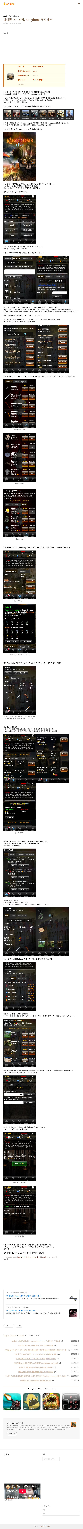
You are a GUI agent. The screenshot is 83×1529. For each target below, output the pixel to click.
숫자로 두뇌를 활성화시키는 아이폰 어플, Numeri (36, 1367)
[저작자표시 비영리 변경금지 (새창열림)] (26, 1326)
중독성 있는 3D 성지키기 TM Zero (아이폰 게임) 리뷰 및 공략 (35, 1354)
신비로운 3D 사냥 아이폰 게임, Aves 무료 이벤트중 (35, 1345)
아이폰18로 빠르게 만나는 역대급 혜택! (21, 1310)
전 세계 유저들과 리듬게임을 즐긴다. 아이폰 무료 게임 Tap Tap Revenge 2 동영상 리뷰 (35, 1376)
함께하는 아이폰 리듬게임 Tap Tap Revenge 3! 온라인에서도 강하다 (36, 1341)
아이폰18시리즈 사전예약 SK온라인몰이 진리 (23, 1295)
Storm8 (35, 75)
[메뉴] (78, 3)
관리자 (48, 1526)
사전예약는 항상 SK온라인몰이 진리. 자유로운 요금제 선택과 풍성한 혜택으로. (32, 1298)
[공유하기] (9, 1325)
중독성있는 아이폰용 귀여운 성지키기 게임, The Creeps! (36, 1358)
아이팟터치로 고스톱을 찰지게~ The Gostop (35, 1380)
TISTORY (41, 1526)
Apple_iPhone (10, 1335)
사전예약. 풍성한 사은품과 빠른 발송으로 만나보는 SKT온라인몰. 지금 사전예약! (33, 1313)
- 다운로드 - (21, 84)
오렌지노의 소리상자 (15, 1423)
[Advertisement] (41, 48)
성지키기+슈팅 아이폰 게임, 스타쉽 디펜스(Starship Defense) (36, 1363)
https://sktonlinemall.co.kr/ (15, 1307)
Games (21, 1335)
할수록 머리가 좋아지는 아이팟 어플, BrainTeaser (35, 1371)
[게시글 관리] (12, 1325)
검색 (57, 1459)
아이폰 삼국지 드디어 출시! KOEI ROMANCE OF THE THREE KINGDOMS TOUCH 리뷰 (35, 1350)
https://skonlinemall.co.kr (15, 1293)
